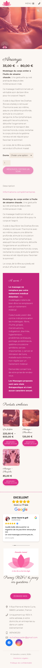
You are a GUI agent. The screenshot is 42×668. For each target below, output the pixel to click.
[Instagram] (18, 642)
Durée (6, 155)
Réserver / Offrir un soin (18, 170)
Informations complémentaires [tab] (19, 192)
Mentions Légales (20, 658)
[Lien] (39, 3)
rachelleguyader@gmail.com (23, 637)
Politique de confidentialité (21, 663)
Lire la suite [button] (9, 538)
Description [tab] (9, 186)
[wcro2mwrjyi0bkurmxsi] (6, 3)
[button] (30, 3)
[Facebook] (9, 642)
